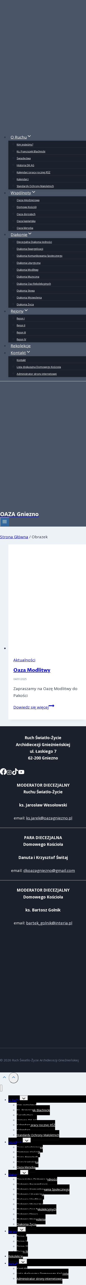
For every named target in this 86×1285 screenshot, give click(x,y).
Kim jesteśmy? (25, 144)
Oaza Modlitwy (31, 670)
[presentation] (47, 598)
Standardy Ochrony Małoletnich (35, 186)
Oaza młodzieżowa (28, 200)
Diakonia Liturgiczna (28, 263)
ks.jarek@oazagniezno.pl (49, 818)
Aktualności (24, 660)
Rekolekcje (21, 345)
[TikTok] (15, 773)
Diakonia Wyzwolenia (29, 297)
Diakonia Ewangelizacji (30, 249)
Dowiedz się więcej (33, 707)
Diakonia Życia (25, 304)
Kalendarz (23, 179)
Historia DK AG (25, 165)
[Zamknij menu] (1, 1088)
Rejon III (21, 332)
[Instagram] (9, 773)
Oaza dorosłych (26, 214)
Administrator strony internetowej (37, 374)
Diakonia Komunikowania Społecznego (39, 256)
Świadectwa (24, 158)
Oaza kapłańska (26, 221)
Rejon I (21, 318)
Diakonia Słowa (26, 290)
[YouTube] (21, 773)
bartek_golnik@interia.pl (49, 923)
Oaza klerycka (25, 228)
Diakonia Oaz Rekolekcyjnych (34, 284)
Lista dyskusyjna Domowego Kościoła (39, 367)
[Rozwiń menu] (4, 522)
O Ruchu (14, 1100)
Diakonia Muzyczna (28, 276)
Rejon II (21, 325)
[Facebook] (3, 773)
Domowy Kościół (27, 207)
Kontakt (21, 360)
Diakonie (14, 1174)
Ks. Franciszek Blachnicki (31, 151)
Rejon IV (21, 339)
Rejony (13, 1231)
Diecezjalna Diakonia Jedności (34, 242)
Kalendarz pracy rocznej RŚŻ (33, 172)
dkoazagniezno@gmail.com (49, 870)
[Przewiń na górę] (4, 1078)
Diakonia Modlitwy (27, 270)
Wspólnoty (15, 1142)
